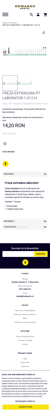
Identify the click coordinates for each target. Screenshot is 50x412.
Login (25, 358)
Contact (25, 344)
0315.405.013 (25, 289)
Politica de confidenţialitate (25, 311)
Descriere (9, 174)
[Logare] (38, 15)
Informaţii (9, 221)
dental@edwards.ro (25, 296)
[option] (25, 51)
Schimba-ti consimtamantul (25, 322)
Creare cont (25, 362)
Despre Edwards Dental (25, 336)
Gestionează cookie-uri (25, 401)
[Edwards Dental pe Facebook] (5, 164)
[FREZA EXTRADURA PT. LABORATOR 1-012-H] (10, 83)
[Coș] (45, 15)
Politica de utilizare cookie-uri (25, 314)
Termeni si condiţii (25, 340)
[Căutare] (31, 15)
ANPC (25, 318)
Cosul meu (25, 366)
